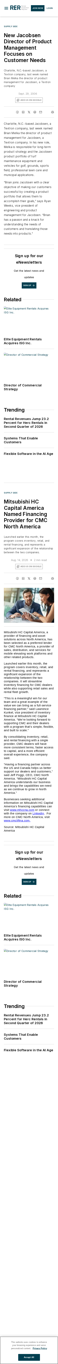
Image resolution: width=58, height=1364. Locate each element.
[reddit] (34, 112)
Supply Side (11, 26)
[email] (40, 112)
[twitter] (29, 112)
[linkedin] (23, 112)
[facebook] (17, 112)
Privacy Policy (40, 1348)
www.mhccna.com (22, 810)
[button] (6, 8)
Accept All (29, 1357)
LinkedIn (38, 813)
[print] (52, 112)
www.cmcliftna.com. (17, 820)
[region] (29, 1350)
